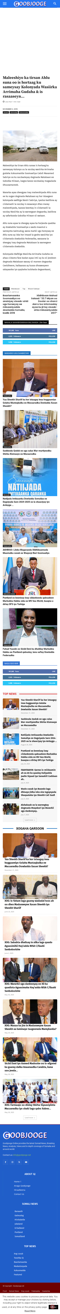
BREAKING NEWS (9, 594)
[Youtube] (26, 1162)
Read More (30, 1311)
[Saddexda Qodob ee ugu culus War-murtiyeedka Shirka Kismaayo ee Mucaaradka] (30, 429)
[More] (51, 123)
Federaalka (7, 396)
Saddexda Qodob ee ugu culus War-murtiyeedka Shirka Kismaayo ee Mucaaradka (39, 722)
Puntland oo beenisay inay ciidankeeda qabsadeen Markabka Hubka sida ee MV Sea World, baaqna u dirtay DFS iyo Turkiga (28, 601)
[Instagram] (12, 1162)
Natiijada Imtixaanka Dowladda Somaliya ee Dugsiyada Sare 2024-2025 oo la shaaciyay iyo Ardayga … (26, 501)
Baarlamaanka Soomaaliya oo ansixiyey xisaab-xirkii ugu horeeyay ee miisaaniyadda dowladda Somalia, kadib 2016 (15, 304)
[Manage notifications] (52, 1307)
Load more (29, 820)
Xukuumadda (24, 112)
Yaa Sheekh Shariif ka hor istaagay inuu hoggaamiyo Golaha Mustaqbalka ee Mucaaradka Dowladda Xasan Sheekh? (30, 402)
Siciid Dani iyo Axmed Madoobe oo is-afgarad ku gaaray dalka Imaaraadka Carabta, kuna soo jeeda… (30, 1067)
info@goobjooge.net (22, 1155)
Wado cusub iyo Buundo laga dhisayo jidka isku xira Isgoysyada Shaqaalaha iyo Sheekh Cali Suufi (38, 792)
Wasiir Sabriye (33, 289)
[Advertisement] (30, 39)
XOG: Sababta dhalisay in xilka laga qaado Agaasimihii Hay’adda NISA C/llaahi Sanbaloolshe (28, 946)
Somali (6, 112)
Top (23, 289)
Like (53, 330)
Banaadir (7, 495)
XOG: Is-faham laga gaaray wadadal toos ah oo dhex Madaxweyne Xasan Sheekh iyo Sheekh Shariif (29, 904)
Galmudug (13, 112)
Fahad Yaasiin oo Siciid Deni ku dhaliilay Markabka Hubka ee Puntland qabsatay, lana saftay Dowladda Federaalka (28, 652)
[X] (19, 1162)
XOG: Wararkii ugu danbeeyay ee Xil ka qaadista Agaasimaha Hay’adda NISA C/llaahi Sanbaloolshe (30, 987)
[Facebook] (5, 1162)
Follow (52, 336)
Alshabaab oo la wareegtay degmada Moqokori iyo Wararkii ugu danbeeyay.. (37, 808)
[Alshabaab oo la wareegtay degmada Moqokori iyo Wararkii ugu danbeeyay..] (11, 809)
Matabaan (15, 289)
